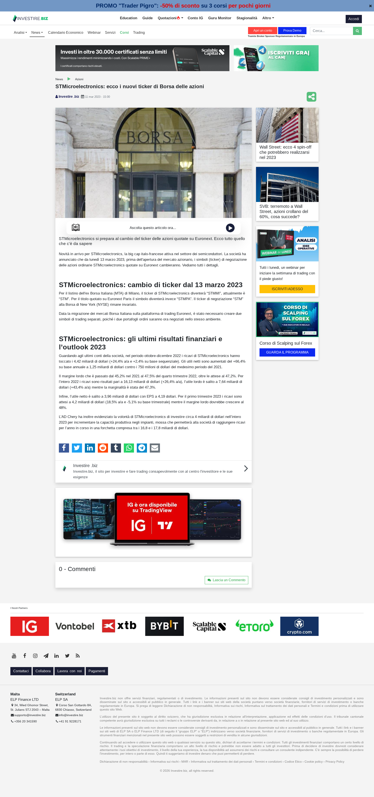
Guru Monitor (219, 18)
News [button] (36, 32)
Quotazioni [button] (167, 18)
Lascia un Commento (229, 580)
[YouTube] (14, 655)
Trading (139, 32)
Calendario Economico (65, 32)
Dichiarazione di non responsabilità (124, 761)
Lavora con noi (69, 671)
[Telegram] (142, 448)
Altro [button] (267, 18)
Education (128, 18)
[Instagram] (35, 655)
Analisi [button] (19, 32)
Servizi (110, 32)
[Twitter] (77, 448)
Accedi (353, 19)
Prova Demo (292, 30)
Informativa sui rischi (164, 761)
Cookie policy (314, 761)
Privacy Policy (335, 761)
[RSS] (77, 655)
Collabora (43, 671)
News (59, 79)
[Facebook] (64, 448)
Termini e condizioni (268, 761)
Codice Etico (293, 761)
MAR (184, 761)
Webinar (94, 32)
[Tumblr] (116, 448)
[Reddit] (103, 448)
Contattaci (21, 671)
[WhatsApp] (129, 448)
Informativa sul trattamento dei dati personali (221, 761)
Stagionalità (247, 18)
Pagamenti (97, 671)
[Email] (155, 448)
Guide (147, 18)
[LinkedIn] (90, 448)
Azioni (79, 79)
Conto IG (195, 18)
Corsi (124, 32)
